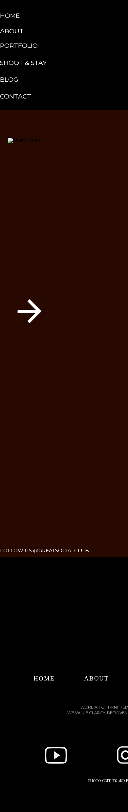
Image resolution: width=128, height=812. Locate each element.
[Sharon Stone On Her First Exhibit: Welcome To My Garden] (66, 210)
